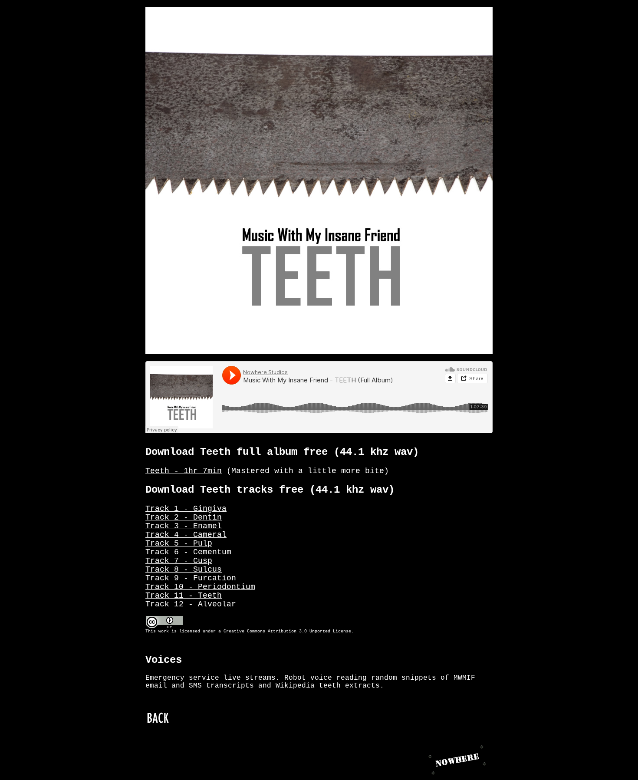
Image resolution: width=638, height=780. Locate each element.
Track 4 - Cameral (186, 534)
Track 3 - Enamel (183, 526)
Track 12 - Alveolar (190, 604)
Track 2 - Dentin (183, 517)
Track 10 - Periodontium (200, 587)
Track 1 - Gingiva (186, 508)
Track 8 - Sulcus (183, 569)
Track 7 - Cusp (178, 560)
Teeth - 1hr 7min (183, 471)
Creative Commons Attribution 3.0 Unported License (287, 631)
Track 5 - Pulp (178, 543)
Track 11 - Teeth (183, 595)
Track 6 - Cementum (188, 552)
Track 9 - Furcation (190, 578)
